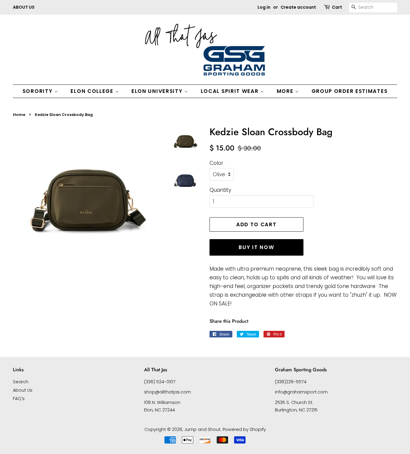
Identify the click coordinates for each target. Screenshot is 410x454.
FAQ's (19, 399)
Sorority (38, 91)
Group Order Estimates (350, 91)
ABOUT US (24, 7)
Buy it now (256, 247)
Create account (298, 7)
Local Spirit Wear (231, 91)
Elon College (93, 91)
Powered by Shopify (244, 429)
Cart (337, 7)
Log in (264, 7)
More (286, 91)
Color (216, 163)
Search (21, 382)
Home (19, 114)
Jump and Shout (202, 429)
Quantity (220, 190)
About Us (22, 390)
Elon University (157, 91)
